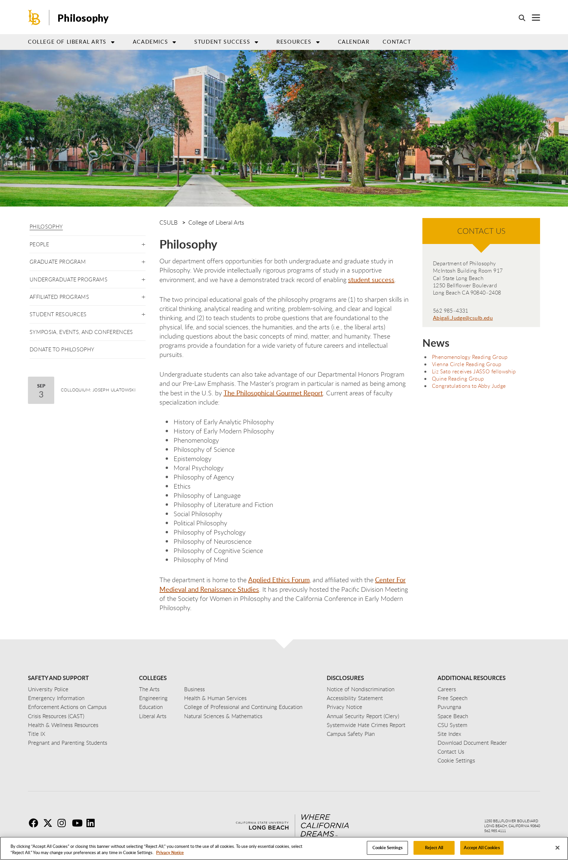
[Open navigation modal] (532, 17)
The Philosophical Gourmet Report (273, 392)
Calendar (354, 41)
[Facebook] (35, 822)
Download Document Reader (472, 742)
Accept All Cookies (482, 847)
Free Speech (452, 698)
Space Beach (453, 716)
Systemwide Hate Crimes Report (366, 725)
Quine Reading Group (458, 378)
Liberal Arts (152, 716)
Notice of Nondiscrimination (360, 689)
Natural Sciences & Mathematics (223, 716)
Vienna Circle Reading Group (467, 364)
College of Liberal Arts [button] (67, 41)
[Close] (557, 847)
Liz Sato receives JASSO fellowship (474, 371)
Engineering (153, 698)
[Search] (518, 18)
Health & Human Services (215, 698)
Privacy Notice (170, 853)
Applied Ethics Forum (279, 579)
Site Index (449, 734)
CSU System (452, 725)
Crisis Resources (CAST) (56, 716)
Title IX (36, 734)
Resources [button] (293, 41)
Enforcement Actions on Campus (67, 707)
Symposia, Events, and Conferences (81, 332)
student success (371, 279)
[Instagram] (64, 822)
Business (194, 689)
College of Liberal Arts (216, 222)
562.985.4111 (495, 830)
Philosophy (46, 226)
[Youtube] (78, 822)
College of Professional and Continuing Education (243, 707)
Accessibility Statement (355, 698)
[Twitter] (49, 822)
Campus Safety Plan (351, 734)
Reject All (434, 847)
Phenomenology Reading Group (470, 357)
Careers (447, 689)
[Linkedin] (93, 822)
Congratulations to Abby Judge (469, 385)
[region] (284, 848)
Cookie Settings (387, 847)
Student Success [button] (222, 41)
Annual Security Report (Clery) (363, 716)
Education (151, 707)
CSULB (168, 222)
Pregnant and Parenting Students (67, 742)
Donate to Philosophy (62, 349)
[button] (143, 243)
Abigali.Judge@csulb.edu (463, 317)
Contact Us (451, 751)
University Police (48, 689)
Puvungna (449, 707)
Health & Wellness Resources (63, 725)
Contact (397, 41)
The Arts (149, 689)
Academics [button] (150, 41)
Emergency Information (56, 698)
